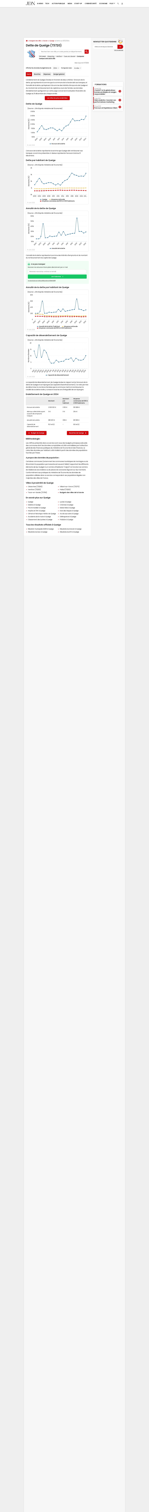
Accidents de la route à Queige (39, 516)
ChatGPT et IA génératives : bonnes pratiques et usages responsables (105, 91)
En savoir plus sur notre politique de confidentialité (41, 280)
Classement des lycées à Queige (40, 519)
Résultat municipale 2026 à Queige (41, 529)
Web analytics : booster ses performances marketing (105, 100)
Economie (103, 3)
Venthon (59, 56)
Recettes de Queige (76, 433)
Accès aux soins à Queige (69, 513)
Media (70, 3)
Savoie (45, 40)
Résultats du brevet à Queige (70, 529)
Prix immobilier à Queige (37, 508)
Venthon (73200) (34, 489)
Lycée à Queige (65, 502)
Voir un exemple (118, 50)
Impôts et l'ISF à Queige (36, 510)
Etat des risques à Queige (69, 510)
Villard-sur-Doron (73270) (70, 486)
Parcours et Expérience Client (105, 107)
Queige (51, 40)
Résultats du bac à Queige (37, 532)
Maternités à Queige (67, 508)
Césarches (50, 56)
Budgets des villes (35, 40)
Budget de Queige (37, 433)
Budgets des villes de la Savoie (72, 492)
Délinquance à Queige (68, 516)
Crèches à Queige (66, 505)
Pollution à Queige (66, 519)
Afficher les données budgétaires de (38, 68)
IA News (40, 3)
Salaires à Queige (34, 505)
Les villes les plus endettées (57, 98)
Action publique (58, 3)
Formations (100, 84)
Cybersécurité (90, 3)
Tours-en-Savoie (69, 56)
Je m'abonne (56, 276)
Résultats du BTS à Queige (69, 532)
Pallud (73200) (65, 489)
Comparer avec (66, 68)
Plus (112, 3)
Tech (47, 3)
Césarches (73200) (35, 486)
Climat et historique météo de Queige (42, 513)
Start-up (78, 3)
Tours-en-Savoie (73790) (37, 492)
